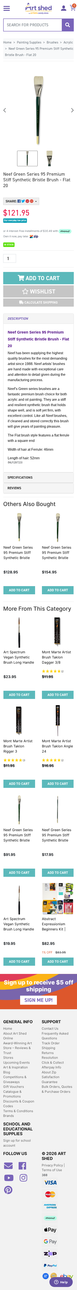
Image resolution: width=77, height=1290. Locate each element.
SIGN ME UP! (38, 1000)
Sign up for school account (17, 1142)
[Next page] (72, 110)
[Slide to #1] (27, 158)
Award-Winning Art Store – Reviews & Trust (17, 1048)
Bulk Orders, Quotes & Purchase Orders (57, 1089)
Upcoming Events (16, 1062)
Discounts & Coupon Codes (18, 1103)
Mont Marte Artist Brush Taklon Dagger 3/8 (56, 657)
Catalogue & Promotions (12, 1094)
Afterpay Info (51, 1067)
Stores (8, 1058)
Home (7, 1028)
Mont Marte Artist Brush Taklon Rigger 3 (18, 746)
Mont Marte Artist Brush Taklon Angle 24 (57, 746)
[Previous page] (5, 110)
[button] (38, 291)
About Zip (49, 1072)
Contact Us (50, 1028)
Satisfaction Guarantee (50, 1079)
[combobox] (38, 25)
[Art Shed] (38, 8)
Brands (8, 1116)
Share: (12, 201)
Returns (48, 1053)
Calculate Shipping (41, 302)
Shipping (48, 1048)
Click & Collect (53, 1062)
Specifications (20, 477)
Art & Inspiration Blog (15, 1069)
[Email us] (10, 1167)
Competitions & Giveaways (15, 1079)
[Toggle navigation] (6, 8)
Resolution (50, 1058)
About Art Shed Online (15, 1035)
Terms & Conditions (18, 1111)
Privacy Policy (53, 1165)
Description (17, 318)
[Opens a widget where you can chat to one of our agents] (61, 1282)
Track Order (51, 1043)
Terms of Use (52, 1170)
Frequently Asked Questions (55, 1035)
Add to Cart (41, 278)
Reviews (14, 488)
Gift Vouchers (13, 1087)
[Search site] (67, 25)
